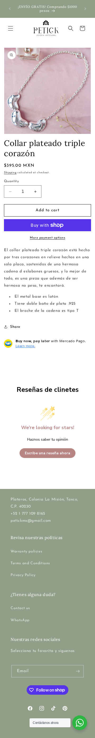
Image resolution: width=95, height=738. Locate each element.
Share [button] (15, 327)
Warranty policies (26, 552)
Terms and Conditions (30, 563)
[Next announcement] (85, 8)
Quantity (11, 181)
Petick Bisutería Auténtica (39, 733)
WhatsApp (20, 620)
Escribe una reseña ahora (47, 453)
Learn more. (25, 346)
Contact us (20, 608)
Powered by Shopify (73, 733)
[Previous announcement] (10, 8)
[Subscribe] (77, 671)
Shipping (10, 172)
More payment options (47, 237)
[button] (10, 28)
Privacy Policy (23, 575)
